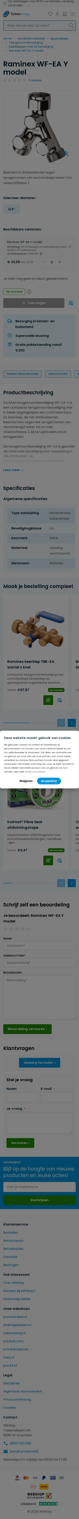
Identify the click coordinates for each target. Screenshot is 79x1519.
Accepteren (49, 781)
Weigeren (26, 781)
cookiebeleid (38, 771)
